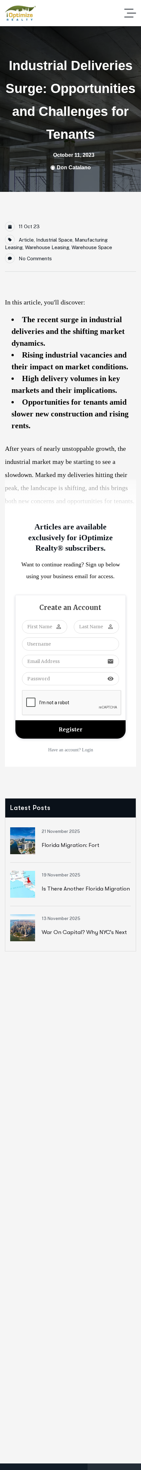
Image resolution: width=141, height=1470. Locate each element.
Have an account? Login (70, 749)
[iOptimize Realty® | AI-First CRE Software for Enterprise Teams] (20, 13)
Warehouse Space (91, 247)
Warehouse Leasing (47, 247)
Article (26, 240)
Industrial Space (54, 240)
